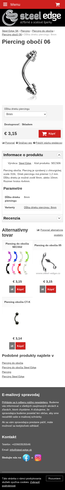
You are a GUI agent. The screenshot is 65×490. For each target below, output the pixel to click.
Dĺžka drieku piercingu (17, 108)
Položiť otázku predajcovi (49, 143)
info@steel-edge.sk (21, 449)
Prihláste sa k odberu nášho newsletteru (25, 402)
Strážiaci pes (25, 143)
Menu (15, 4)
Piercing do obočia (12, 362)
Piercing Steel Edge (13, 376)
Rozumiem (54, 478)
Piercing (6, 372)
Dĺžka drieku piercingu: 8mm (40, 207)
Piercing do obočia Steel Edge (19, 367)
